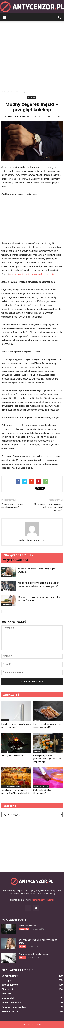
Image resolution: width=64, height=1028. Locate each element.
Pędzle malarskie (41, 786)
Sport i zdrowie (10, 984)
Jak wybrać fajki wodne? (13, 755)
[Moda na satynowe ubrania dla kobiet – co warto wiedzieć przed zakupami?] (8, 586)
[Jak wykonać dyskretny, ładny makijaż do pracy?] (8, 943)
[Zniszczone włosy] (8, 929)
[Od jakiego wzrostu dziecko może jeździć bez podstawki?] (16, 777)
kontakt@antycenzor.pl (43, 899)
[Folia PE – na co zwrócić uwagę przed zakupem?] (16, 711)
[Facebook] (28, 908)
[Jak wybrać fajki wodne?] (16, 743)
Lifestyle (6, 980)
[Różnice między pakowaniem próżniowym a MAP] (48, 711)
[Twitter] (36, 908)
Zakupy (5, 720)
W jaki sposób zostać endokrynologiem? (12, 506)
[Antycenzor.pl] (32, 6)
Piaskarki (6, 993)
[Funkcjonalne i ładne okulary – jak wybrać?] (8, 572)
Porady (37, 720)
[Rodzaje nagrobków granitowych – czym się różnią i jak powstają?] (48, 743)
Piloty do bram (9, 1011)
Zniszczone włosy (27, 925)
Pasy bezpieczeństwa (11, 786)
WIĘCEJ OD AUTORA (15, 560)
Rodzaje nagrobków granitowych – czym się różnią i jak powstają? (47, 758)
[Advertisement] (32, 55)
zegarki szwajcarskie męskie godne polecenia (31, 274)
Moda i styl (31, 97)
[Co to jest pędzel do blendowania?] (48, 777)
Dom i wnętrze (9, 975)
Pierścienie (7, 989)
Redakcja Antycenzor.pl (18, 116)
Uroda (22, 946)
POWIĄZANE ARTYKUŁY (18, 555)
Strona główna (7, 91)
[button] (60, 17)
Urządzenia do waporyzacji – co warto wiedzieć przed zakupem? (48, 507)
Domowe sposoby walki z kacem (34, 954)
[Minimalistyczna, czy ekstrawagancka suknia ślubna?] (8, 600)
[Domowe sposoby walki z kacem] (8, 958)
